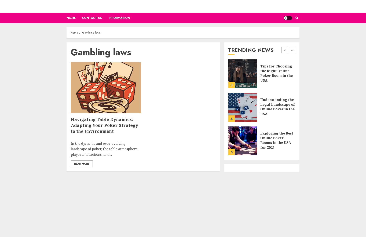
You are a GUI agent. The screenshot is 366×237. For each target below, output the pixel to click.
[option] (261, 76)
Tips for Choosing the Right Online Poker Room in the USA (276, 73)
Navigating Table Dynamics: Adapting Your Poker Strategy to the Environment (104, 125)
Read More (81, 164)
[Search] (296, 18)
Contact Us (92, 18)
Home (71, 18)
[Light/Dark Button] (288, 18)
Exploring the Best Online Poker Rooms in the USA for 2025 (276, 140)
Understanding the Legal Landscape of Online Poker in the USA (277, 106)
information (119, 18)
